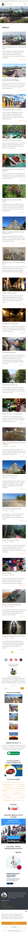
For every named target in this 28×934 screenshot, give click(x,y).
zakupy (23, 800)
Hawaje (11, 786)
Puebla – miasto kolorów (9, 293)
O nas (3, 902)
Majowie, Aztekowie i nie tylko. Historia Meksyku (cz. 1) (13, 232)
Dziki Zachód (17, 784)
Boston (15, 782)
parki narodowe (6, 793)
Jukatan (3, 788)
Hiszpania (14, 786)
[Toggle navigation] (25, 4)
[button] (26, 911)
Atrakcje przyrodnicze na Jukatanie (12, 140)
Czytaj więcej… (13, 685)
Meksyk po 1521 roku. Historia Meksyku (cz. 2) (13, 263)
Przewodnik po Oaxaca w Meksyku (12, 110)
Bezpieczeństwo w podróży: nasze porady (12, 200)
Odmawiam (14, 927)
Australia (8, 782)
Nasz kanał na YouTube (6, 906)
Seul (13, 795)
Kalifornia (8, 789)
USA (8, 797)
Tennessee (4, 798)
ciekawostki (6, 784)
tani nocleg (22, 795)
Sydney (18, 795)
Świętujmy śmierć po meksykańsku (12, 414)
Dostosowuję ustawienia (14, 930)
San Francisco (9, 795)
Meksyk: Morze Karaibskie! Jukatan (12, 509)
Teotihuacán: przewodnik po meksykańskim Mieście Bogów (11, 80)
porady (18, 793)
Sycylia (15, 795)
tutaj (22, 918)
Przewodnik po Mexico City (10, 385)
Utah (11, 798)
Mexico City (13, 791)
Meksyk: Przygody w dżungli (10, 540)
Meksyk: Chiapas (6, 573)
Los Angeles (17, 789)
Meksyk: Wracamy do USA (9, 476)
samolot (4, 795)
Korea (12, 788)
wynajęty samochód (12, 800)
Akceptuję (14, 923)
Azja (12, 782)
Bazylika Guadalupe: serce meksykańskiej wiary (14, 47)
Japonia (18, 786)
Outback (23, 791)
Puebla (22, 793)
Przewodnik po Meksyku (9, 352)
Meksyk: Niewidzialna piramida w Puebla (13, 636)
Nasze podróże (5, 903)
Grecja (7, 786)
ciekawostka (22, 782)
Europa (22, 785)
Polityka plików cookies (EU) (7, 907)
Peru (11, 793)
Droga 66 (13, 784)
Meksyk (4, 791)
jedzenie (22, 787)
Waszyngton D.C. (16, 798)
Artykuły (4, 905)
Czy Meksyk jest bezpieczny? (10, 324)
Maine (23, 789)
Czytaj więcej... (22, 59)
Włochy (19, 800)
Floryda (4, 786)
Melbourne (8, 790)
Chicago (18, 782)
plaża (14, 793)
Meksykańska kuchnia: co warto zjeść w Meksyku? (13, 170)
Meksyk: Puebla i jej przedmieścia (11, 605)
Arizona (3, 782)
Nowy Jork (19, 791)
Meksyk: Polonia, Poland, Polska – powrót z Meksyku (14, 443)
